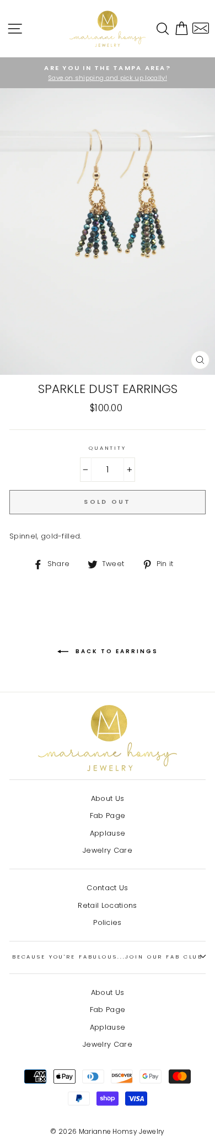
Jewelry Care (107, 850)
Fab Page (108, 815)
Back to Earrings (115, 651)
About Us (108, 798)
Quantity (107, 447)
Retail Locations (107, 905)
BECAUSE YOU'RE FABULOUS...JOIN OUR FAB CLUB (107, 956)
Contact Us (107, 887)
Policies (107, 922)
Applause (108, 833)
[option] (107, 73)
